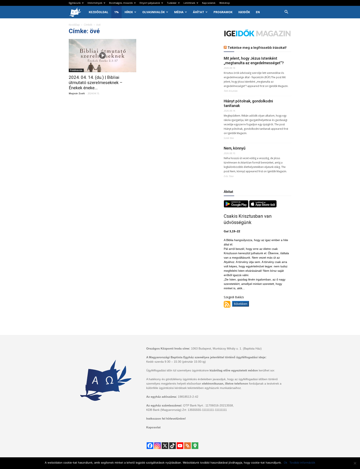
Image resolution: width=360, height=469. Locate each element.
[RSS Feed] (187, 445)
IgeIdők (244, 12)
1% (116, 12)
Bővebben (240, 304)
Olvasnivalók (153, 12)
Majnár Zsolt (77, 93)
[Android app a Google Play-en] (236, 206)
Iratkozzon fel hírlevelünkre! (166, 418)
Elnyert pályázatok (150, 2)
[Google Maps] (195, 445)
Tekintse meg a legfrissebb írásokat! (257, 47)
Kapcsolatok (208, 2)
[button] (286, 12)
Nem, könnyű (234, 148)
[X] (165, 445)
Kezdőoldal (98, 12)
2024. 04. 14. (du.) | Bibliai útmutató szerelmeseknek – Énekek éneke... (95, 82)
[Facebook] (150, 445)
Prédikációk (76, 70)
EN (258, 12)
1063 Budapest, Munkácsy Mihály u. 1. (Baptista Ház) (226, 348)
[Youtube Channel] (180, 445)
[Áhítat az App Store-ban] (263, 206)
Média (179, 12)
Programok (223, 12)
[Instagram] (157, 445)
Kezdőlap (74, 24)
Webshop (224, 2)
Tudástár (172, 2)
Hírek (129, 12)
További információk (302, 462)
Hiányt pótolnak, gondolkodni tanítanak (248, 103)
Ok (285, 462)
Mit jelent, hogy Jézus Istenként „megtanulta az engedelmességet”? (254, 60)
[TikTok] (172, 445)
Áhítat (198, 12)
